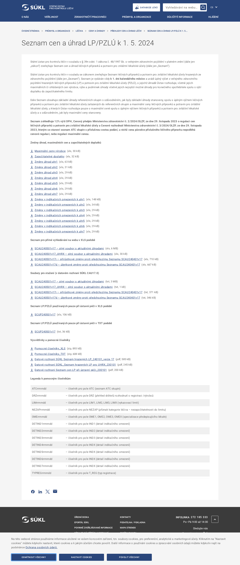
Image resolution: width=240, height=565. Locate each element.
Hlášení (213, 16)
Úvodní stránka (30, 31)
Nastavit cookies (81, 557)
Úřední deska (81, 517)
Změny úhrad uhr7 (46, 194)
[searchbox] (185, 7)
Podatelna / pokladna (132, 522)
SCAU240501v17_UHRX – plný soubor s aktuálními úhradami (74, 254)
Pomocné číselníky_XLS (50, 348)
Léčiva (79, 31)
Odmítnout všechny (34, 557)
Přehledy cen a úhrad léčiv (126, 31)
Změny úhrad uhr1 (46, 162)
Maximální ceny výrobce (50, 151)
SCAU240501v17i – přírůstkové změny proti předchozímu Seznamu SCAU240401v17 (88, 259)
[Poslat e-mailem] (55, 491)
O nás (25, 16)
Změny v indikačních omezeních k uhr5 (60, 221)
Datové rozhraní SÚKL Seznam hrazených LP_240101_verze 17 (74, 359)
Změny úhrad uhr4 (46, 178)
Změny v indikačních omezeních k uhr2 (60, 204)
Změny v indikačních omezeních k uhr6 (60, 226)
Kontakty (125, 517)
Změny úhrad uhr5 (46, 183)
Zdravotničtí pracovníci (90, 16)
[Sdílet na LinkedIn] (40, 491)
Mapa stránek (128, 527)
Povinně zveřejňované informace (93, 527)
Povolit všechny (129, 557)
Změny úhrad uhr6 (46, 188)
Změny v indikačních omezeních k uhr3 (60, 210)
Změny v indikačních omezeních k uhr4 (60, 215)
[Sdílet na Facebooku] (32, 491)
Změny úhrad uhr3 (46, 172)
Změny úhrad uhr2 (46, 167)
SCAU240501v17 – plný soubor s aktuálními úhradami (69, 248)
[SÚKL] (33, 529)
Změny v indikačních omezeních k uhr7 (60, 231)
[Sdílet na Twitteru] (47, 491)
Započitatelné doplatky (49, 156)
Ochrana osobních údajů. (41, 547)
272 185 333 (199, 517)
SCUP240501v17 (45, 314)
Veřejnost (51, 16)
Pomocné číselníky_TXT (50, 354)
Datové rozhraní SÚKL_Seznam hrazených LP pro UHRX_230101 (75, 364)
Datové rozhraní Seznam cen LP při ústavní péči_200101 (71, 370)
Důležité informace (180, 16)
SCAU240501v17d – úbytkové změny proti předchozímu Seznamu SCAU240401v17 (87, 264)
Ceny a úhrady (97, 31)
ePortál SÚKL (81, 522)
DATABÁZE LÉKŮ (149, 7)
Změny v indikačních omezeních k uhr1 (60, 199)
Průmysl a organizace (136, 16)
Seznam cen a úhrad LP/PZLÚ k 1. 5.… (167, 31)
